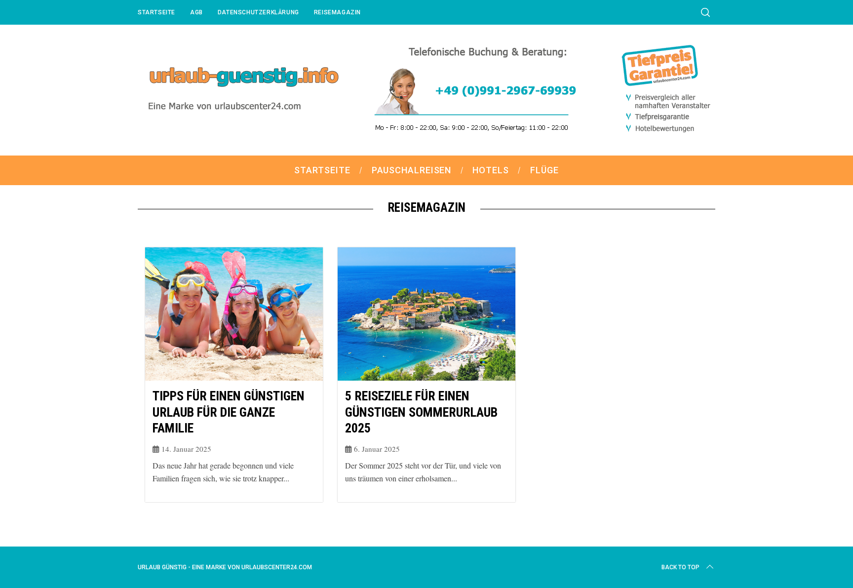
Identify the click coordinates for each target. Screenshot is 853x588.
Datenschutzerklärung (258, 12)
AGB (196, 12)
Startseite (156, 12)
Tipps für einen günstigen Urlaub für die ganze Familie (229, 412)
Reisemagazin (337, 12)
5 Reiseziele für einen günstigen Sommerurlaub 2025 (421, 412)
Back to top (680, 567)
